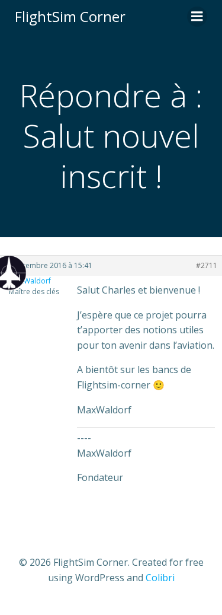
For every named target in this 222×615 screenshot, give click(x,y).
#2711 (206, 265)
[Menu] (197, 17)
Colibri (160, 577)
